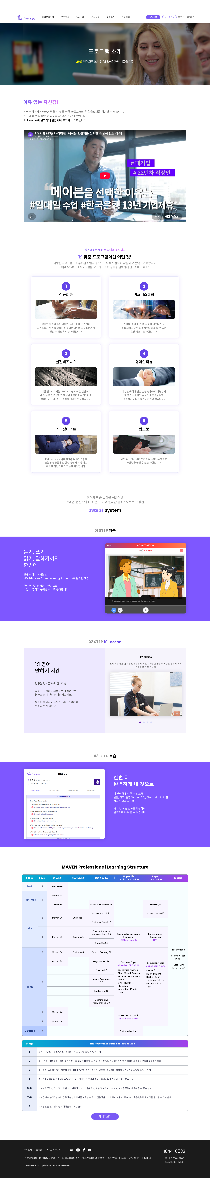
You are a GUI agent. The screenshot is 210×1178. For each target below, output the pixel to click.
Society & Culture (155, 980)
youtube (89, 1150)
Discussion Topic (155, 962)
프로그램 (65, 17)
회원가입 (191, 17)
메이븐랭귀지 (48, 17)
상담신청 (153, 17)
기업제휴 (126, 17)
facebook (83, 1150)
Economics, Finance (128, 970)
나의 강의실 (169, 17)
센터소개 (28, 1149)
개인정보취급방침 (52, 1149)
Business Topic (128, 962)
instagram (78, 1150)
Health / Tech (153, 977)
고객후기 (111, 17)
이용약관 (38, 1149)
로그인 (181, 17)
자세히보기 (105, 1117)
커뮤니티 (95, 17)
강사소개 (80, 17)
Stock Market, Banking (129, 973)
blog (71, 1150)
